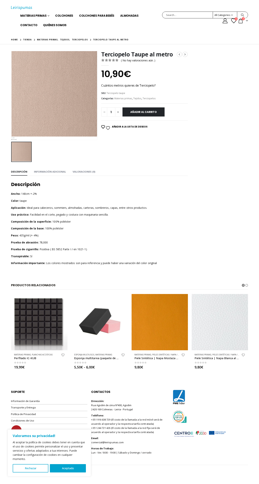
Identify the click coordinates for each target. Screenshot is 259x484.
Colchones (64, 16)
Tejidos (137, 98)
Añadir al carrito (143, 112)
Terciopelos (149, 98)
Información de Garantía (25, 401)
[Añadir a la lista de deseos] (63, 355)
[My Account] (225, 20)
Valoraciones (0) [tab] (84, 171)
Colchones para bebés (96, 16)
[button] (243, 285)
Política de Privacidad (23, 414)
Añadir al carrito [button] (61, 300)
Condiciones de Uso (22, 420)
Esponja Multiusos (84, 354)
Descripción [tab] (19, 171)
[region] (49, 452)
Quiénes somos (55, 25)
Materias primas (33, 16)
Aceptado (68, 468)
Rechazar (30, 468)
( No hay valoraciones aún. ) (138, 60)
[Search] (242, 15)
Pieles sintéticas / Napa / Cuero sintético (173, 354)
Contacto (28, 25)
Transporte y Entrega (23, 407)
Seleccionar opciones (121, 300)
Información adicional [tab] (50, 171)
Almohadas (129, 16)
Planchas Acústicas (42, 354)
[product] (39, 322)
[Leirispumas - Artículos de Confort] (21, 8)
